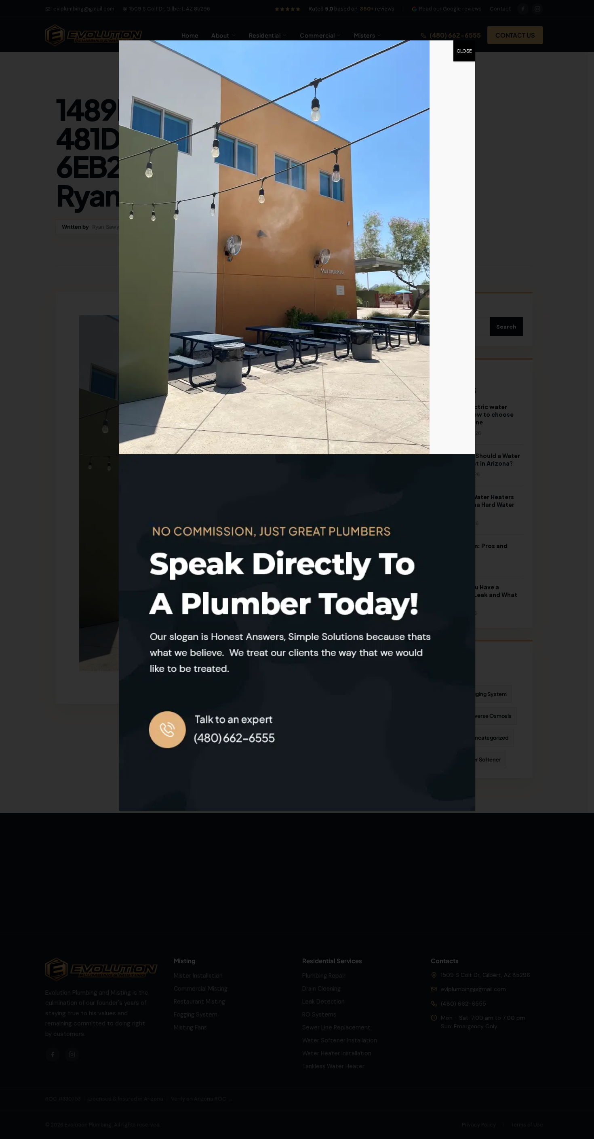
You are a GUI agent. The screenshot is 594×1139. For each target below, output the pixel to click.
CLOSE (464, 51)
